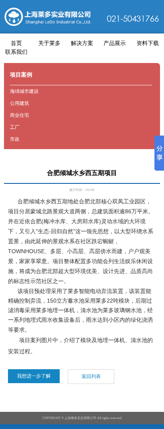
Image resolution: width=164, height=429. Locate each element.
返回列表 (91, 376)
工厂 (15, 127)
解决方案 (82, 43)
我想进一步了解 (34, 376)
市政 (15, 139)
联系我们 (16, 52)
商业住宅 (19, 115)
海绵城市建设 (24, 91)
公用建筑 (19, 103)
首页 (16, 43)
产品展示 (114, 43)
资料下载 (148, 43)
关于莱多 (49, 43)
